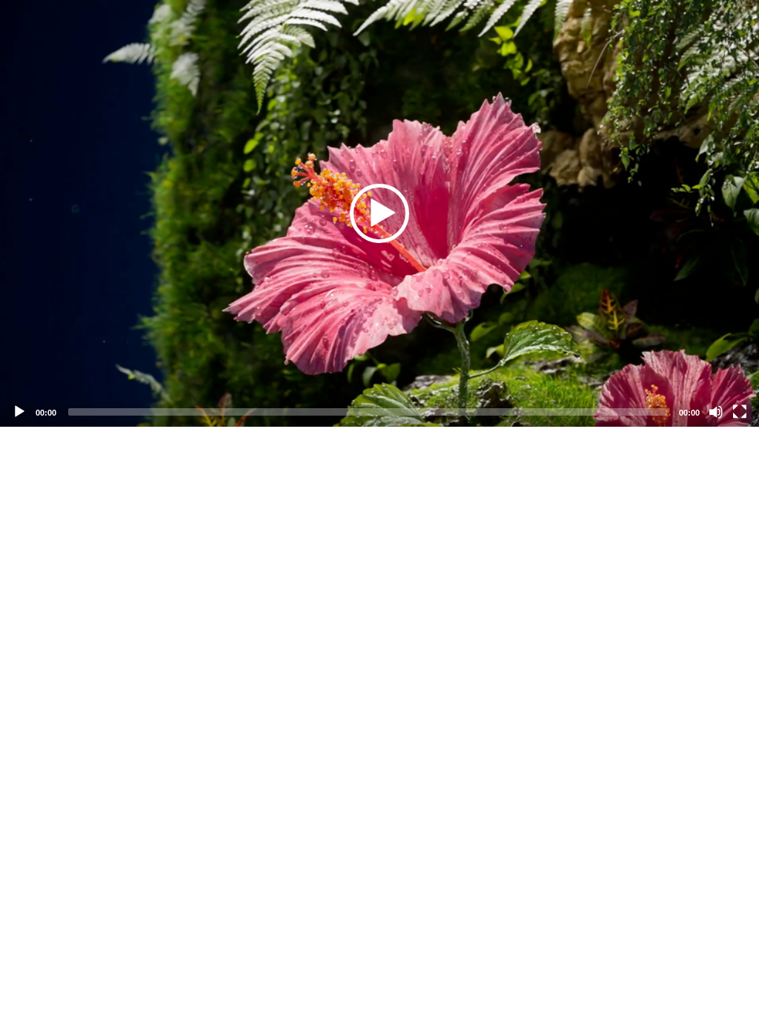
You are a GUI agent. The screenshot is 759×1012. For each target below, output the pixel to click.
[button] (379, 213)
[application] (379, 213)
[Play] (19, 412)
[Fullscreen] (739, 412)
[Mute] (716, 412)
